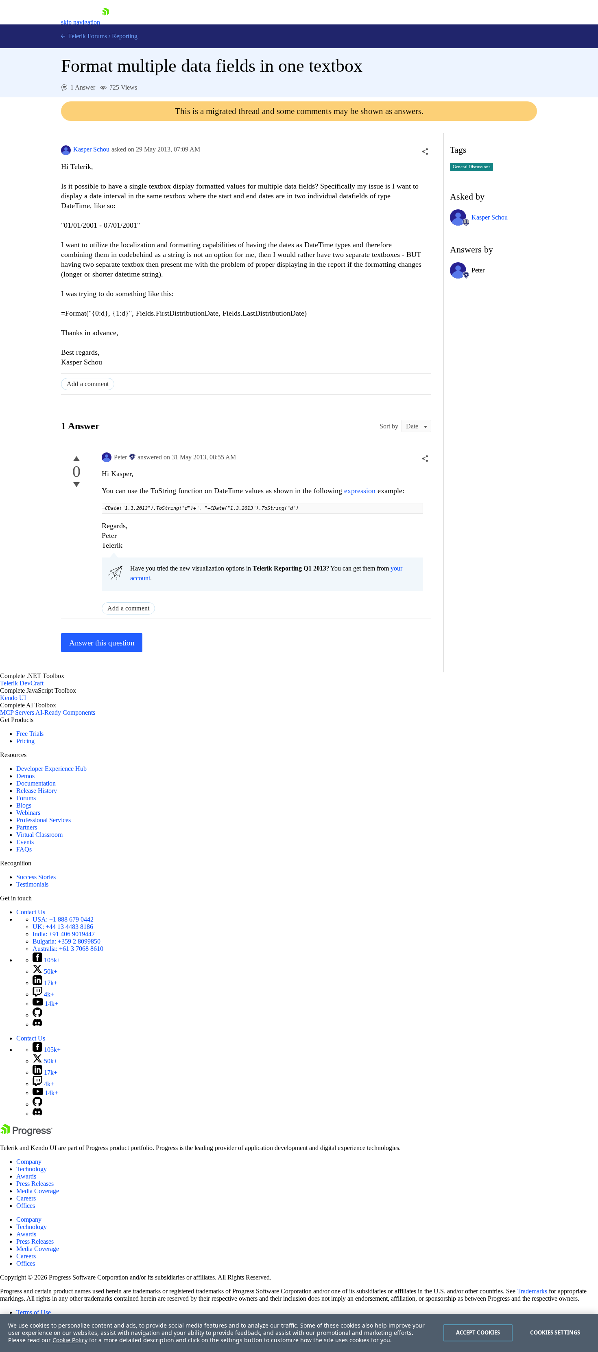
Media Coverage (37, 1190)
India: (64, 934)
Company (28, 1161)
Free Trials (30, 733)
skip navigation (80, 22)
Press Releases (35, 1183)
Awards (26, 1176)
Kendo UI (13, 697)
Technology (31, 1168)
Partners (26, 827)
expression (361, 491)
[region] (299, 1333)
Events (25, 841)
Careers (26, 1198)
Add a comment (88, 383)
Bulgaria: (66, 941)
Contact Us (30, 912)
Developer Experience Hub (51, 768)
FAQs (24, 849)
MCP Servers (17, 712)
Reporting (124, 36)
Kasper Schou (91, 149)
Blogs (23, 805)
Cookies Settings (555, 1332)
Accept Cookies (478, 1332)
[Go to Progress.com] (26, 1133)
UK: (63, 926)
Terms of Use (33, 1312)
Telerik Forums (86, 36)
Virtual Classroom (39, 834)
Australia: (68, 948)
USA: (63, 919)
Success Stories (36, 877)
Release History (36, 790)
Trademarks (532, 1291)
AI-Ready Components (65, 712)
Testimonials (32, 884)
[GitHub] (37, 1015)
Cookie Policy (69, 1340)
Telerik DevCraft (22, 683)
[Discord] (37, 1024)
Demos (25, 776)
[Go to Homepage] (105, 22)
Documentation (36, 783)
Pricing (25, 740)
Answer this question (102, 643)
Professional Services (43, 819)
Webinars (28, 812)
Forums (26, 798)
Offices (25, 1205)
